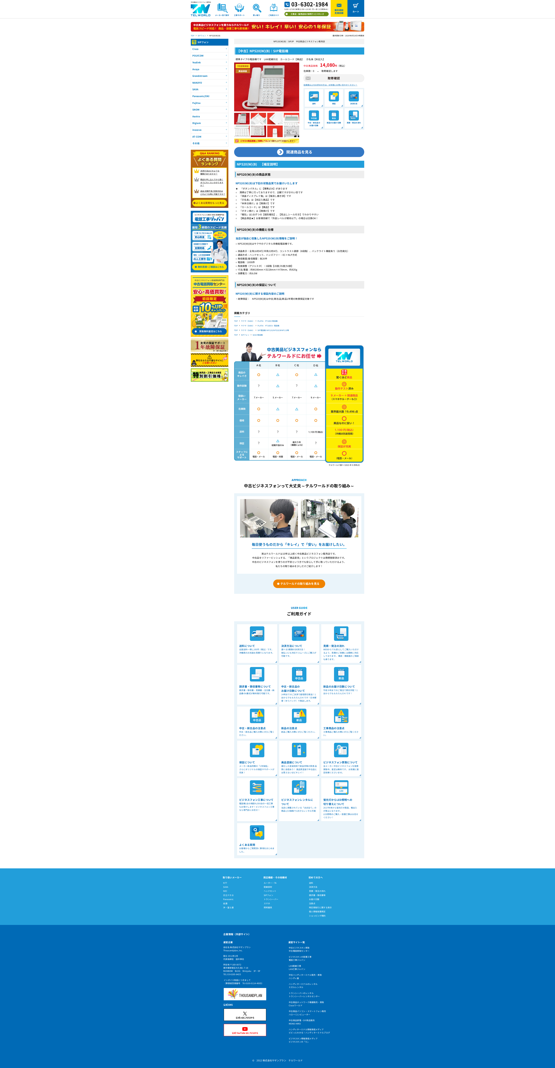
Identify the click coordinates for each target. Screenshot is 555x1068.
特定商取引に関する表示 (320, 907)
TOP (192, 35)
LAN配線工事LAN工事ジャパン (297, 967)
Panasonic (228, 899)
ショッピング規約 (317, 915)
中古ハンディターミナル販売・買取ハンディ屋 (305, 976)
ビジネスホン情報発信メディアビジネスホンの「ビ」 (303, 1040)
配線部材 (268, 886)
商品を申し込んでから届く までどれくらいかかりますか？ (211, 182)
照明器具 (268, 907)
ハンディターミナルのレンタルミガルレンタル (303, 986)
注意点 (312, 903)
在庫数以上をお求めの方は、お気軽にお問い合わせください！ (330, 84)
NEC (225, 890)
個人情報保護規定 (317, 911)
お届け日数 (314, 899)
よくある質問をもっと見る (210, 203)
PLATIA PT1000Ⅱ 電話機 (268, 325)
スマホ (267, 903)
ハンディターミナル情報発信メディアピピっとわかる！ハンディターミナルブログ (309, 1031)
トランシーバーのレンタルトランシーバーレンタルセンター (304, 995)
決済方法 (313, 886)
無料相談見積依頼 (339, 11)
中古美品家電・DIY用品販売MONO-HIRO (302, 1022)
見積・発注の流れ (317, 890)
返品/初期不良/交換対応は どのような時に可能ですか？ (212, 192)
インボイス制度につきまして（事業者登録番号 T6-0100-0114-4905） (244, 982)
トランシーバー (271, 899)
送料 (311, 882)
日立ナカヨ (228, 895)
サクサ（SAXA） (247, 321)
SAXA (225, 886)
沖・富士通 (228, 907)
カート (356, 11)
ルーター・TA (270, 882)
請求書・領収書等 (317, 895)
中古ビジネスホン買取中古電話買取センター (299, 949)
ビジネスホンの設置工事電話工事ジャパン (300, 958)
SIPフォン (202, 35)
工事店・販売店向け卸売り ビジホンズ (307, 14)
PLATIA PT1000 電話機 (268, 321)
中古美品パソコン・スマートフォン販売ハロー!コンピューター (307, 1013)
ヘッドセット (270, 890)
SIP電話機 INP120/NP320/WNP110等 (273, 330)
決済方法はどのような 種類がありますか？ (210, 172)
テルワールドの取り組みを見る (299, 583)
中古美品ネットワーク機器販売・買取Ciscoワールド (306, 1004)
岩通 (225, 903)
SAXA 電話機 (258, 335)
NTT (225, 882)
